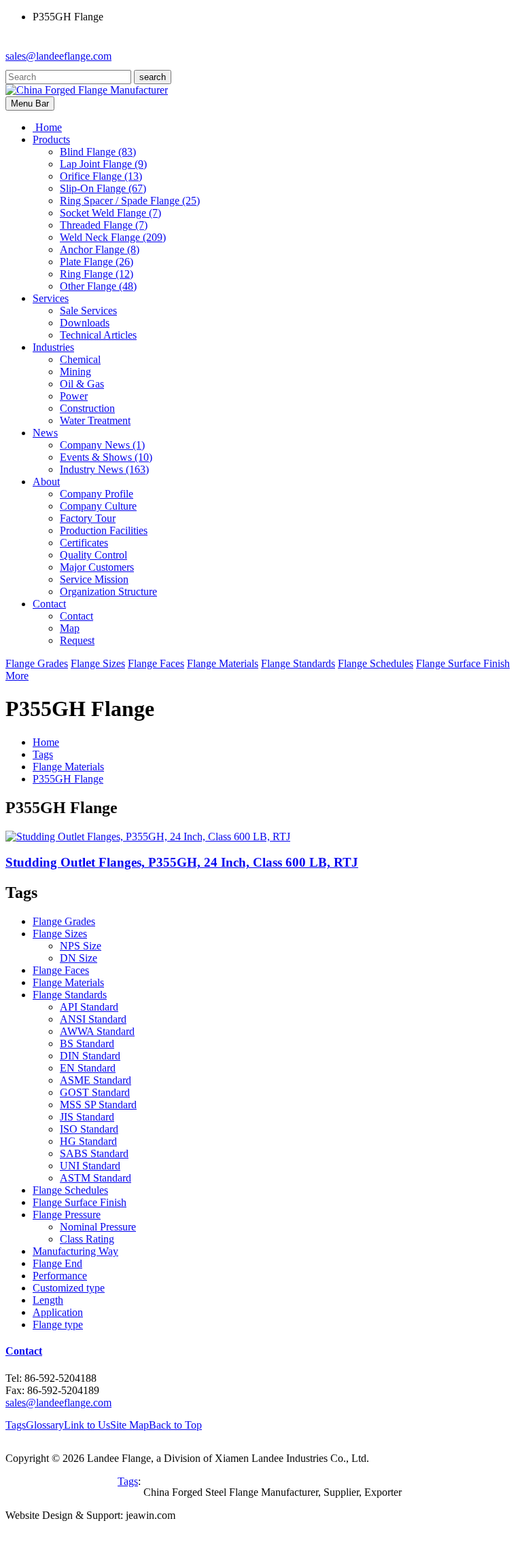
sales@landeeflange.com (58, 56)
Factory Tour (88, 518)
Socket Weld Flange (110, 213)
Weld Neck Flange (113, 237)
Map (70, 628)
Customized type (69, 1288)
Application (58, 1312)
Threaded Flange (103, 225)
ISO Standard (89, 1129)
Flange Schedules (375, 663)
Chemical (80, 359)
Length (48, 1300)
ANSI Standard (93, 1019)
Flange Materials (222, 663)
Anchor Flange (99, 249)
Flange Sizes (98, 663)
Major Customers (97, 567)
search (152, 77)
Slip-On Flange (103, 188)
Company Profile (96, 494)
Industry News (104, 469)
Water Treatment (95, 420)
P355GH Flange (68, 779)
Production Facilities (103, 530)
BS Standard (87, 1043)
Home (46, 742)
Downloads (84, 322)
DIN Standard (90, 1055)
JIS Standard (87, 1117)
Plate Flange (96, 261)
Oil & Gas (82, 384)
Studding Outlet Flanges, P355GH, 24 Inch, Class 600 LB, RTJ (181, 862)
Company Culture (98, 506)
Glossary (45, 1425)
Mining (75, 371)
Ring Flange (96, 274)
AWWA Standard (97, 1031)
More (17, 675)
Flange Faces (156, 663)
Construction (87, 408)
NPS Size (80, 946)
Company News (102, 445)
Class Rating (87, 1239)
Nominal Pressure (98, 1227)
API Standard (89, 1007)
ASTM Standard (95, 1178)
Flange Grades (36, 663)
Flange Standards (298, 663)
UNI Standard (90, 1165)
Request (77, 640)
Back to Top (175, 1425)
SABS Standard (94, 1153)
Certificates (84, 542)
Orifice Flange (101, 176)
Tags (43, 754)
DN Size (78, 958)
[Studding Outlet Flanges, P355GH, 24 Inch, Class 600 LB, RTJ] (147, 836)
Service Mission (94, 579)
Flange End (57, 1263)
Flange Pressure (67, 1214)
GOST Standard (95, 1092)
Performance (60, 1275)
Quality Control (93, 555)
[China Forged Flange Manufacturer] (86, 90)
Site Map (129, 1425)
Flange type (58, 1324)
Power (74, 396)
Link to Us (87, 1425)
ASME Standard (95, 1080)
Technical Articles (98, 335)
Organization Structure (108, 591)
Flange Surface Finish (463, 663)
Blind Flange (98, 151)
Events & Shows (106, 457)
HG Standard (88, 1141)
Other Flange (98, 286)
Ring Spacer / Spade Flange (130, 200)
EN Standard (88, 1068)
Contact (76, 616)
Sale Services (88, 310)
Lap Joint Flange (103, 164)
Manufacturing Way (75, 1251)
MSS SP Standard (98, 1104)
